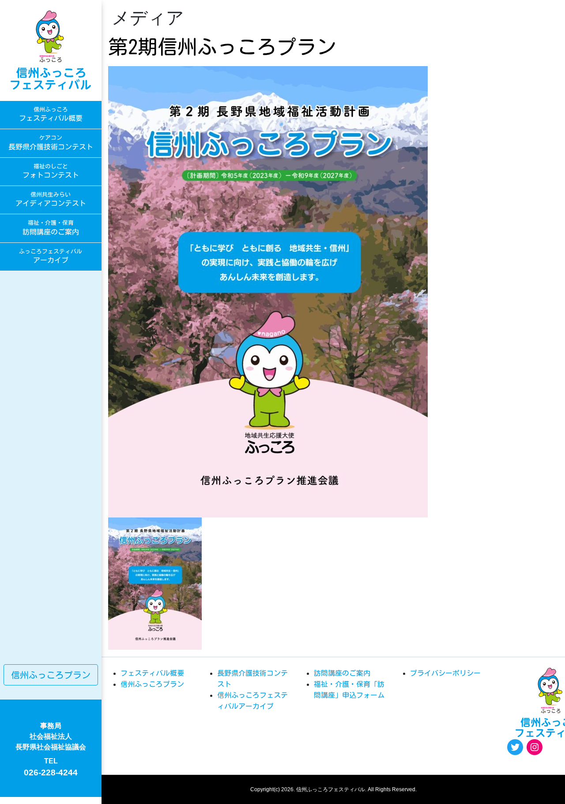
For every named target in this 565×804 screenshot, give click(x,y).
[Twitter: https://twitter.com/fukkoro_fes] (515, 747)
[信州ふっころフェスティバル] (51, 50)
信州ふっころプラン (50, 674)
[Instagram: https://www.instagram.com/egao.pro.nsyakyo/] (534, 747)
